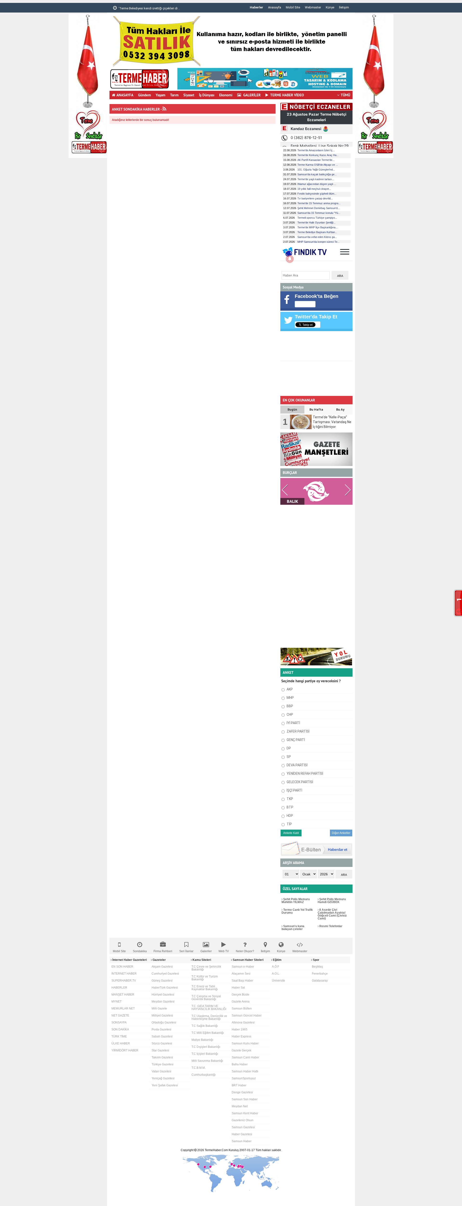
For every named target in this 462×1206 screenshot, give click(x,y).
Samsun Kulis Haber (245, 1043)
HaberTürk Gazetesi (165, 987)
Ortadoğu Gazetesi (164, 1022)
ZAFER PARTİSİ (297, 731)
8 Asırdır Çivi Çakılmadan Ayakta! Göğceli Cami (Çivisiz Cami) (332, 914)
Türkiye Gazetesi (162, 1064)
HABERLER (119, 987)
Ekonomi (225, 95)
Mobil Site (293, 7)
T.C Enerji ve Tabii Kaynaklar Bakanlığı (205, 988)
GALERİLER (251, 95)
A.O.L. (276, 973)
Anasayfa (274, 7)
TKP (289, 799)
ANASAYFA (124, 95)
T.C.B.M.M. (198, 1067)
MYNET (116, 1001)
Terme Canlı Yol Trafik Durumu (297, 911)
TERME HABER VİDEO (287, 95)
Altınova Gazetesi (243, 1022)
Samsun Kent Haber (245, 1113)
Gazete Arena (241, 1001)
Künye (330, 7)
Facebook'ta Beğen (316, 296)
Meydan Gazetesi (163, 1001)
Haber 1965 (239, 1029)
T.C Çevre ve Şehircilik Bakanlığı (206, 968)
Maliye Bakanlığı (202, 1040)
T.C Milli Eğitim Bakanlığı (208, 1033)
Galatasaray (320, 980)
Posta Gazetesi (161, 1029)
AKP (289, 689)
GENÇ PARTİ (295, 740)
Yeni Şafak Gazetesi (165, 1085)
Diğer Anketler (341, 833)
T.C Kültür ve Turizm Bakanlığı (205, 978)
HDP (289, 816)
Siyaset (188, 95)
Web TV (223, 951)
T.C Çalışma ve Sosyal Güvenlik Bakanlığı (206, 998)
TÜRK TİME (119, 1036)
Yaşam (160, 95)
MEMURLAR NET (123, 1008)
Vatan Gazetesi (161, 1071)
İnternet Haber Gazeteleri (129, 960)
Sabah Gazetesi (162, 1036)
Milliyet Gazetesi (162, 1015)
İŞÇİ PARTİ (294, 790)
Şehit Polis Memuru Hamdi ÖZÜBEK (332, 901)
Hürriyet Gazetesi (163, 994)
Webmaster (313, 7)
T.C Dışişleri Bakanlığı (206, 1047)
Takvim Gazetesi (162, 1057)
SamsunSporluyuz (244, 1078)
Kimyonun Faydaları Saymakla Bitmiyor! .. (147, 8)
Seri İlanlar (186, 951)
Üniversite (278, 980)
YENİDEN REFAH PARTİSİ (304, 773)
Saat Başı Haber (242, 980)
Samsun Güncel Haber (247, 1015)
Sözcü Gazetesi (162, 1043)
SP (288, 757)
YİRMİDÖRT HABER (124, 1050)
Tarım (174, 95)
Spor (315, 960)
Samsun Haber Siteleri (247, 960)
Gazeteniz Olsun (242, 1120)
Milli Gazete (159, 1008)
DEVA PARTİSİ (297, 765)
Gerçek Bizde (240, 994)
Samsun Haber (241, 1141)
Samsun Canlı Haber (245, 1057)
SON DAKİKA (120, 1029)
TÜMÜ (345, 95)
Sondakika (140, 951)
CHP (289, 714)
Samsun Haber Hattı (245, 1071)
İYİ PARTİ (293, 723)
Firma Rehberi (163, 951)
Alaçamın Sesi (241, 973)
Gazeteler (159, 960)
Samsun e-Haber (243, 966)
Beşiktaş (317, 966)
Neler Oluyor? (245, 951)
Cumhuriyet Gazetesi (165, 973)
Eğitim (277, 960)
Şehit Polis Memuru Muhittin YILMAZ (296, 901)
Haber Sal (238, 987)
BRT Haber (239, 1085)
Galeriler (206, 951)
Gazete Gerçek (241, 1050)
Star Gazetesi (160, 1050)
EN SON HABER (122, 966)
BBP (289, 706)
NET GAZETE (120, 1015)
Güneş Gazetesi (162, 980)
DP (288, 748)
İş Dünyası (206, 95)
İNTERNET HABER (124, 973)
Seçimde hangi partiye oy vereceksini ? (311, 681)
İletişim (344, 7)
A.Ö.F (275, 966)
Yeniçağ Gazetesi (163, 1078)
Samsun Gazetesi (243, 1127)
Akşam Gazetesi (162, 966)
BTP (289, 807)
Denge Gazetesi (242, 1092)
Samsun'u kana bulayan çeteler (293, 927)
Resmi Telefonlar (330, 926)
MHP (290, 698)
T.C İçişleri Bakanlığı (205, 1053)
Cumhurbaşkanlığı (204, 1074)
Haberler (256, 7)
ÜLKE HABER (120, 1043)
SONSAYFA (119, 1022)
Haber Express (241, 1036)
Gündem (144, 95)
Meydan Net (240, 1106)
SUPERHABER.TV (123, 980)
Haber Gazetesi (242, 1134)
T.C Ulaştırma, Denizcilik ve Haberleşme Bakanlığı (209, 1017)
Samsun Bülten (242, 1008)
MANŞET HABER (122, 994)
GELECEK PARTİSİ (299, 782)
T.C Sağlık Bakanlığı (205, 1026)
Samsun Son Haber (244, 1099)
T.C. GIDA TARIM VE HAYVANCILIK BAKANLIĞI (209, 1007)
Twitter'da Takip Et (316, 316)
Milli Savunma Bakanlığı (207, 1060)
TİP (289, 824)
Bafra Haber (240, 1064)
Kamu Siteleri (201, 960)
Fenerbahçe (320, 973)
